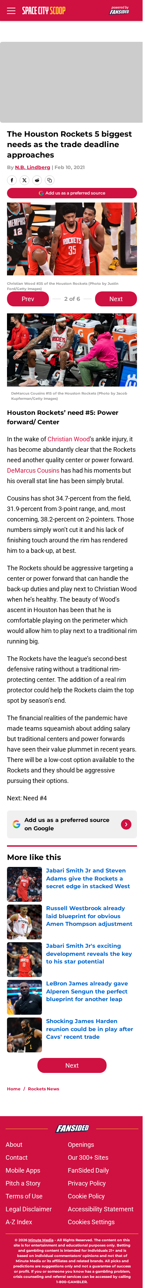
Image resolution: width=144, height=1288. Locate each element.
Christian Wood (69, 439)
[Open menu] (11, 10)
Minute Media (40, 1240)
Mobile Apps (23, 1170)
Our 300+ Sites (88, 1157)
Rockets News (43, 1088)
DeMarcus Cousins (33, 470)
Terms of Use (24, 1196)
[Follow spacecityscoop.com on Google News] (126, 824)
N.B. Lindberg (32, 167)
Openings (81, 1144)
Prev (28, 299)
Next (116, 299)
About (14, 1144)
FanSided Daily (88, 1170)
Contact (17, 1157)
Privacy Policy (87, 1183)
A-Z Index (19, 1222)
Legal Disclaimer (29, 1209)
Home (14, 1088)
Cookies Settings (91, 1222)
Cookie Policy (86, 1196)
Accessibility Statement (101, 1209)
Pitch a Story (23, 1183)
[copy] (50, 180)
